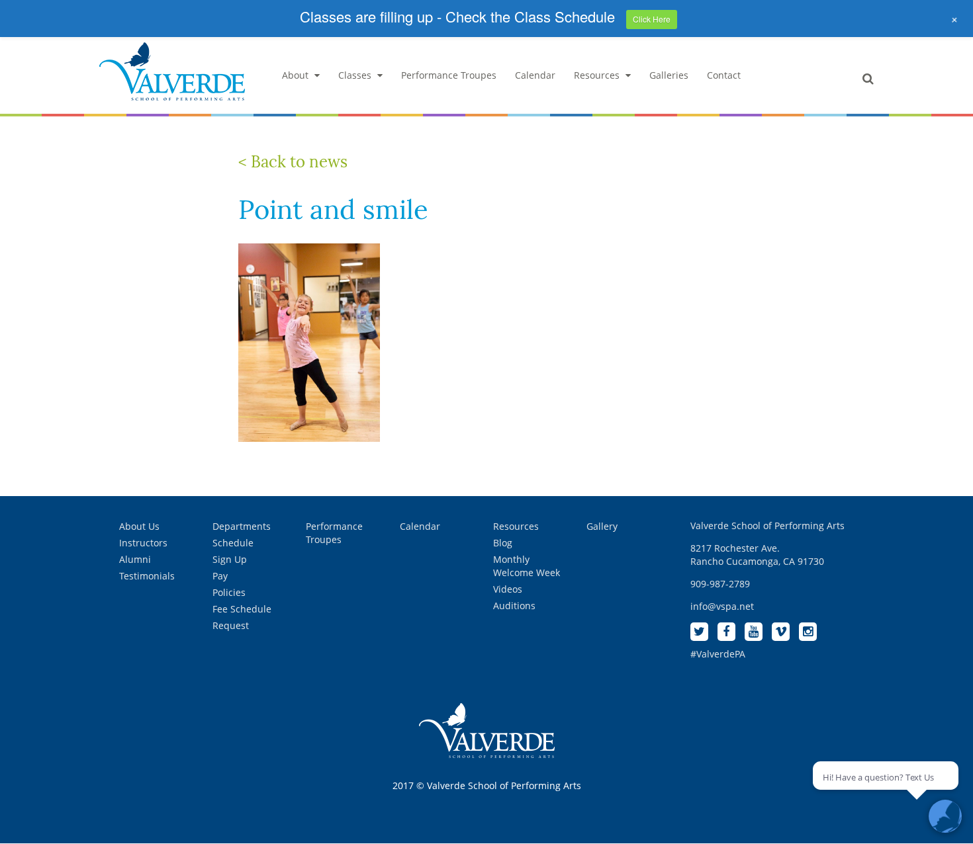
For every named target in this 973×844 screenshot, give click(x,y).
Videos (507, 589)
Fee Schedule (241, 609)
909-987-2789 (720, 583)
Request (230, 625)
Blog (502, 542)
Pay (220, 576)
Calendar (535, 75)
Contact (724, 75)
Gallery (602, 526)
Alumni (135, 559)
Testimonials (147, 576)
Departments (241, 526)
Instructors (143, 542)
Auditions (514, 605)
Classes (354, 75)
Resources (597, 75)
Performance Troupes (448, 75)
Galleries (668, 75)
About (295, 75)
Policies (229, 592)
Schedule (233, 542)
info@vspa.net (722, 606)
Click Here (652, 18)
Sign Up (229, 559)
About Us (139, 526)
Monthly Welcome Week (526, 566)
